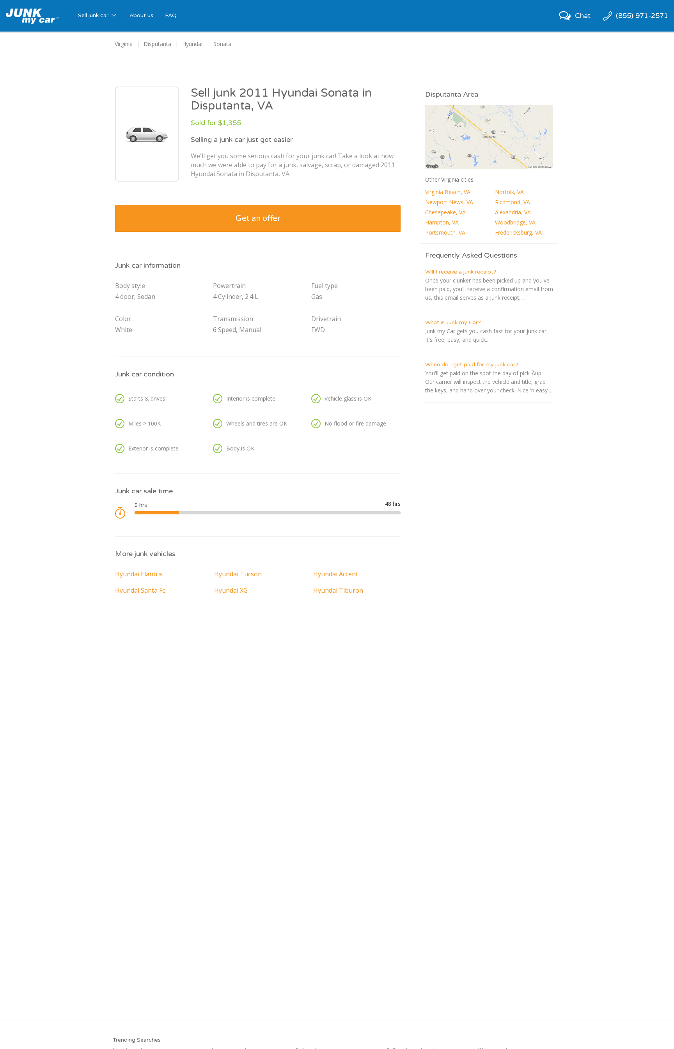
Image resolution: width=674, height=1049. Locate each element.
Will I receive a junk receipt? (461, 271)
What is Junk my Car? (453, 322)
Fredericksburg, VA (518, 232)
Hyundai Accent (335, 574)
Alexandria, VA (513, 212)
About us (141, 15)
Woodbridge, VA (515, 222)
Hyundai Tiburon (338, 590)
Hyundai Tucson (238, 574)
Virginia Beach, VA (447, 192)
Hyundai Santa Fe (140, 590)
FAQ (171, 15)
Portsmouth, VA (445, 232)
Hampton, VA (442, 222)
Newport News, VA (449, 202)
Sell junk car (94, 15)
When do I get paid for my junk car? (471, 364)
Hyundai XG (231, 590)
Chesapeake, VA (445, 212)
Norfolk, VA (509, 192)
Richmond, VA (512, 202)
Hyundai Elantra (138, 574)
